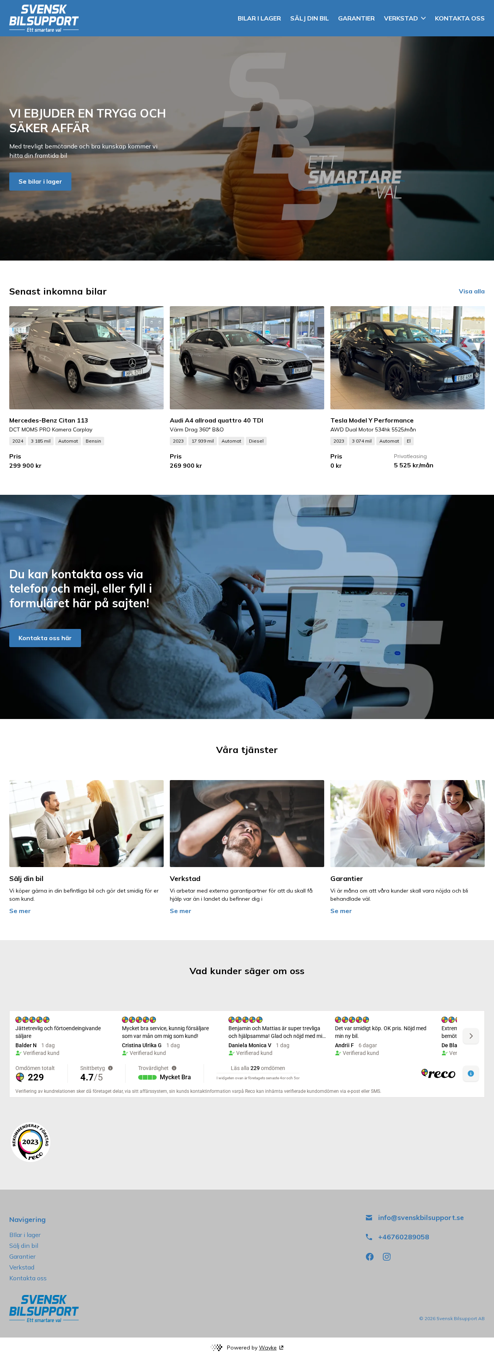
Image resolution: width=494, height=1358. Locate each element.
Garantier (22, 1256)
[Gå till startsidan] (44, 18)
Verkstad (21, 1267)
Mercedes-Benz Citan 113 (48, 420)
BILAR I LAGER (259, 18)
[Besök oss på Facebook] (370, 1257)
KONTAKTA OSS (460, 18)
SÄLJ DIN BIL (309, 18)
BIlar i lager (25, 1235)
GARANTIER (356, 18)
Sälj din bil (23, 1245)
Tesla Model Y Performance (372, 420)
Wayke (268, 1347)
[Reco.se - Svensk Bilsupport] (30, 1142)
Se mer (20, 911)
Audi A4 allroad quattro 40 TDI (216, 420)
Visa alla (472, 291)
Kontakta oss (28, 1278)
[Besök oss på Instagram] (387, 1257)
